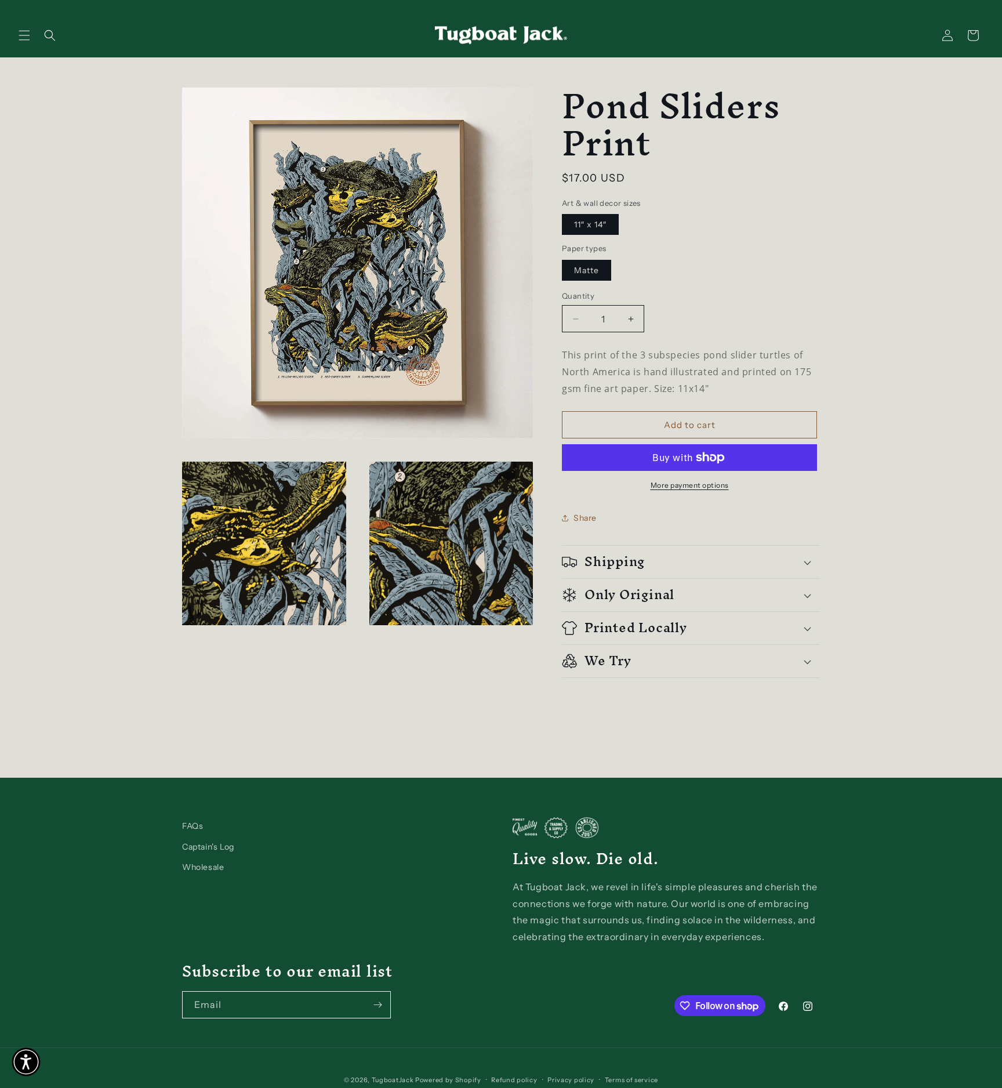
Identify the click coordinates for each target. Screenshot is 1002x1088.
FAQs (192, 826)
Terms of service (631, 1080)
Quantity (578, 295)
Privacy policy (570, 1080)
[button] (24, 35)
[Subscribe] (377, 1004)
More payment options (690, 485)
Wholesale (203, 867)
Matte (586, 270)
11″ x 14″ (590, 224)
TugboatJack (393, 1080)
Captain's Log (208, 847)
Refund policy (514, 1080)
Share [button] (585, 518)
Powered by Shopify (448, 1080)
